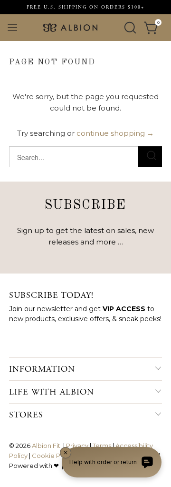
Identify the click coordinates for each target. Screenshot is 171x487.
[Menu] (12, 27)
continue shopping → (115, 133)
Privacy (77, 445)
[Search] (130, 27)
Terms (102, 445)
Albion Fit (46, 445)
